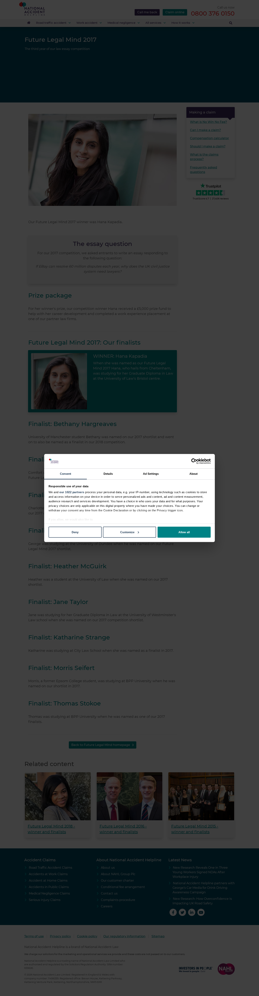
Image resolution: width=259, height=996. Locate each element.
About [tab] (193, 473)
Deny (75, 532)
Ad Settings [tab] (151, 473)
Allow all (184, 532)
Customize (127, 532)
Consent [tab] (65, 473)
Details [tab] (108, 473)
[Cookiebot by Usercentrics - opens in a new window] (194, 461)
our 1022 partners (71, 492)
